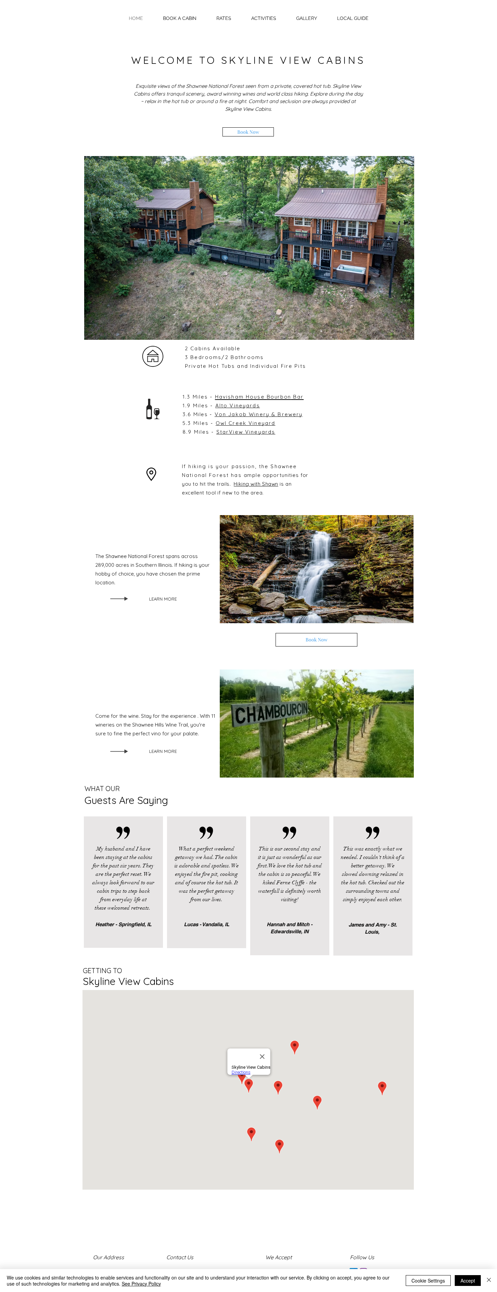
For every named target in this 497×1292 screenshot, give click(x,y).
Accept (467, 1280)
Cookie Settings (428, 1280)
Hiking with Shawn (256, 484)
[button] (352, 18)
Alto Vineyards (237, 405)
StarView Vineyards (246, 432)
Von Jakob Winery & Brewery (259, 414)
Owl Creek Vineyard (246, 423)
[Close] (489, 1280)
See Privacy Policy (141, 1283)
